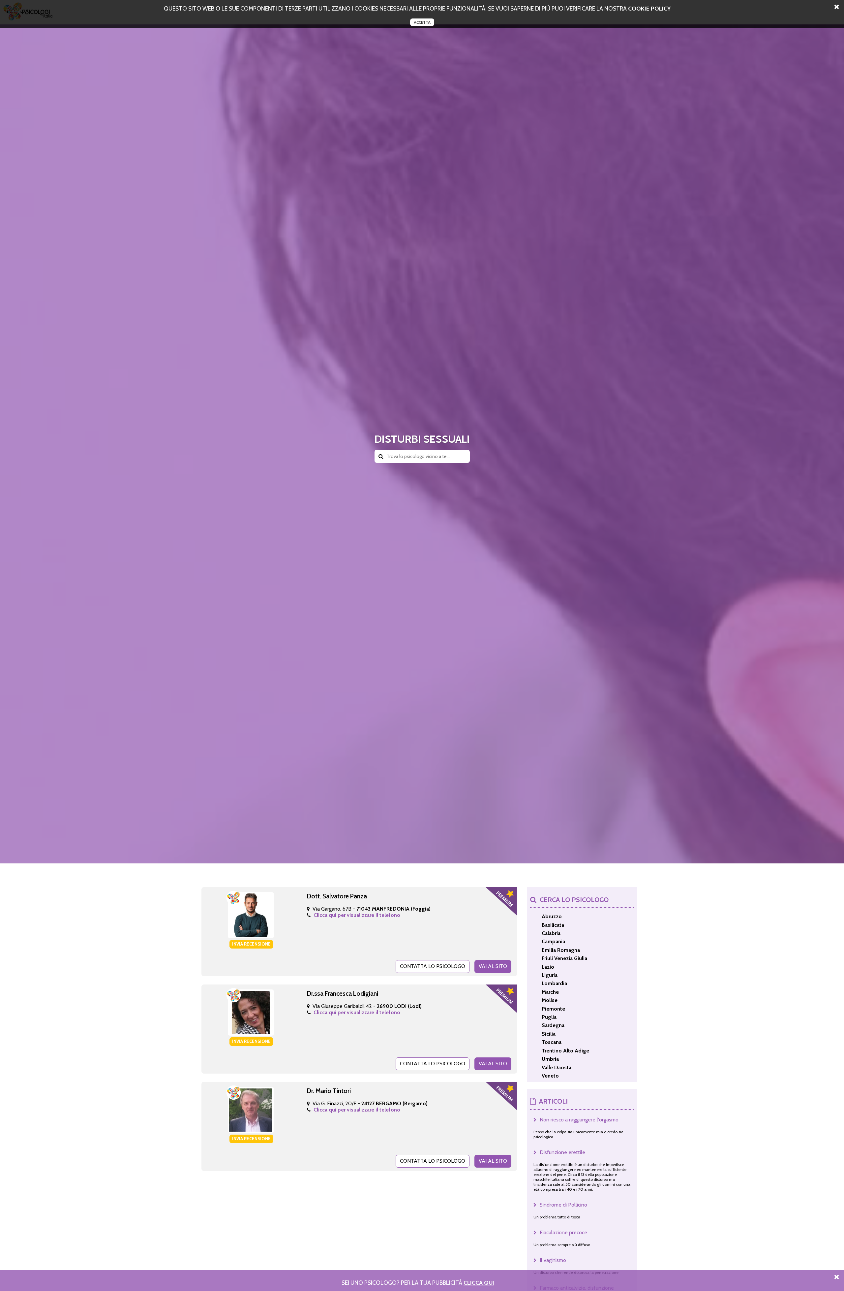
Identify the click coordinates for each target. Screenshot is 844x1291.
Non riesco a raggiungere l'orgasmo (579, 1119)
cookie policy (649, 8)
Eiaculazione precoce (563, 1232)
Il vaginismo (553, 1260)
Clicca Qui (479, 1282)
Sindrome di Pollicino (563, 1205)
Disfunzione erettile (562, 1152)
